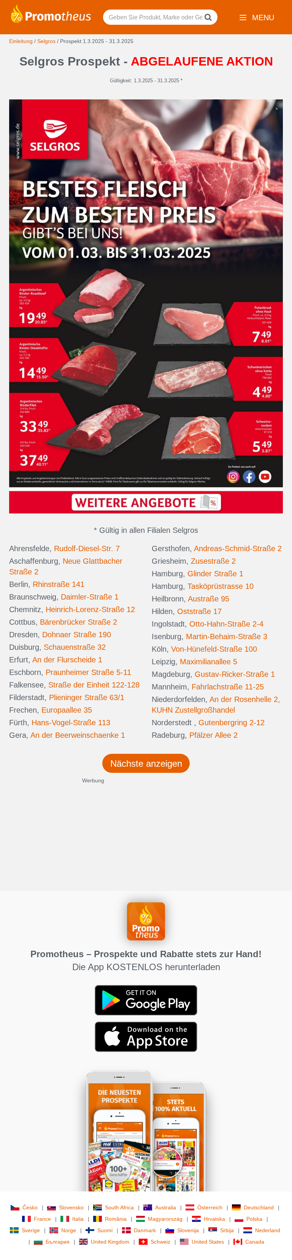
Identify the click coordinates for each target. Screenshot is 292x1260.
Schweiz (160, 1242)
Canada (254, 1242)
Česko (30, 1207)
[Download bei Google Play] (146, 1000)
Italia (78, 1219)
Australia (165, 1207)
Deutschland (259, 1207)
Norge (68, 1230)
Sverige (31, 1230)
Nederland (267, 1230)
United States (208, 1242)
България (58, 1242)
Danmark (145, 1230)
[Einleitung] (51, 13)
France (42, 1219)
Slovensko (71, 1207)
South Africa (119, 1207)
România (116, 1219)
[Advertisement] (146, 837)
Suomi (105, 1230)
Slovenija (188, 1230)
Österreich (209, 1207)
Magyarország (165, 1219)
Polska (254, 1219)
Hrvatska (214, 1219)
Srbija (227, 1230)
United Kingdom (110, 1242)
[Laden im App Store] (146, 1036)
